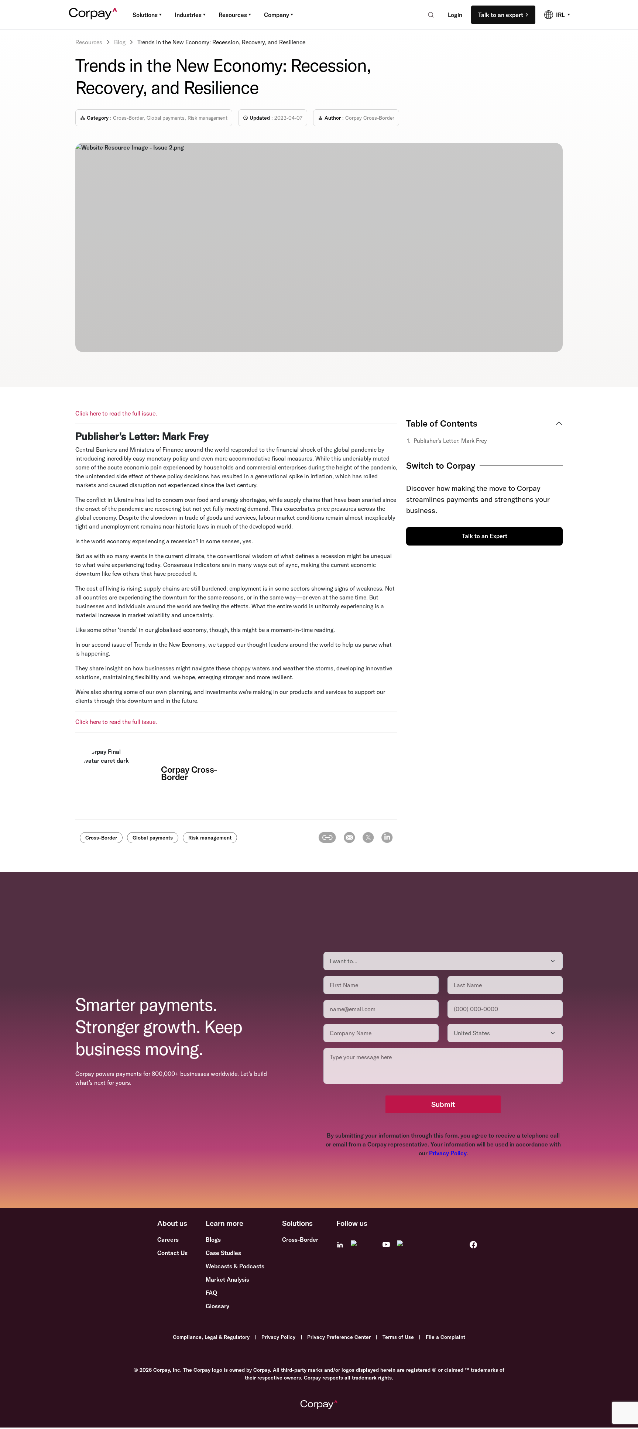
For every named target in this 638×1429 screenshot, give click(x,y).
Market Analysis (227, 1279)
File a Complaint (445, 1337)
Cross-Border (300, 1239)
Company (276, 14)
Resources (233, 14)
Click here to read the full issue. (116, 413)
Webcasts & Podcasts (235, 1266)
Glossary (217, 1306)
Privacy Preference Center (339, 1337)
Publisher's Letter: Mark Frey (451, 440)
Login (455, 14)
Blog (120, 42)
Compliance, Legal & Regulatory (211, 1337)
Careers (168, 1239)
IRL (560, 14)
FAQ (211, 1292)
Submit (443, 1104)
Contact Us (172, 1253)
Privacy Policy (447, 1153)
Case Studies (223, 1253)
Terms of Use (398, 1337)
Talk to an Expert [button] (484, 536)
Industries (188, 14)
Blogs (213, 1239)
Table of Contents (441, 423)
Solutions (145, 14)
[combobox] (428, 15)
